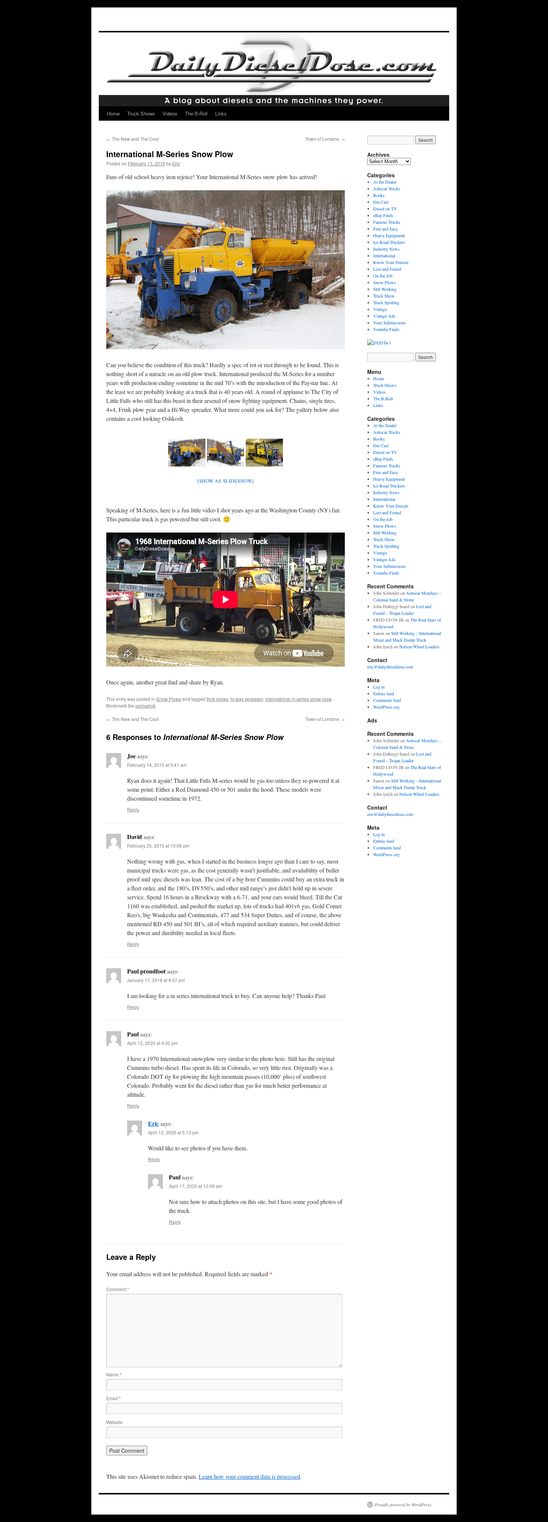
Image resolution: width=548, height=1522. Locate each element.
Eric (176, 163)
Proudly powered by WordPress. (403, 1504)
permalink (145, 705)
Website (114, 1422)
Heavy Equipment (389, 235)
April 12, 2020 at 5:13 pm (173, 1132)
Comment (117, 1289)
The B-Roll (196, 113)
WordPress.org (386, 707)
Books (379, 195)
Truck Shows (141, 113)
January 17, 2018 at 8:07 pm (156, 980)
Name (114, 1374)
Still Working (385, 289)
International (384, 255)
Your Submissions (389, 322)
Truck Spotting (386, 302)
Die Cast (380, 202)
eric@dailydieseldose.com (390, 667)
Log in (379, 687)
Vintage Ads (384, 316)
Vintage (380, 309)
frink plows (217, 699)
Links (221, 113)
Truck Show (384, 296)
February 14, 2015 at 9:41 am (157, 765)
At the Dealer (385, 182)
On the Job (383, 276)
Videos (170, 113)
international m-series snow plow (298, 699)
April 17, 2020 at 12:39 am (195, 1186)
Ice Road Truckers (389, 242)
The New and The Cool (132, 139)
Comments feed (387, 700)
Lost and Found (387, 269)
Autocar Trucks (386, 188)
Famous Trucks (386, 222)
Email (113, 1398)
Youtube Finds (386, 329)
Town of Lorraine (325, 139)
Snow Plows (168, 699)
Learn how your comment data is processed (249, 1476)
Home (113, 113)
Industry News (386, 249)
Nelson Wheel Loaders (419, 646)
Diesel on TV (385, 209)
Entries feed (383, 693)
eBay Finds (383, 215)
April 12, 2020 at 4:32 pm (152, 1043)
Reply (133, 809)
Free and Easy (385, 229)
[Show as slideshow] (225, 480)
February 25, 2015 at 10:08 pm (158, 845)
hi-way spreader (246, 699)
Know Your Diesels (391, 262)
